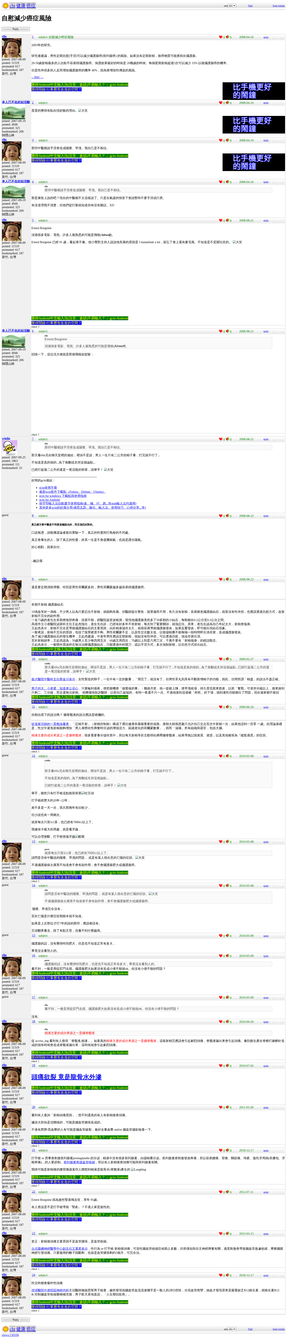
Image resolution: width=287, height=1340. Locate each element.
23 (33, 1233)
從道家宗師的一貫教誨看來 (50, 724)
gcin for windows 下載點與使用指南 (63, 495)
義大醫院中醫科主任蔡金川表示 (53, 679)
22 (33, 1191)
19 (33, 1065)
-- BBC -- (37, 77)
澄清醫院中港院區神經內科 (50, 1290)
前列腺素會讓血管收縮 (79, 1162)
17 (33, 997)
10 (33, 658)
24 (33, 1274)
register (281, 5)
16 (33, 955)
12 (33, 755)
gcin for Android (49, 499)
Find (250, 5)
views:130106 (10, 1335)
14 (33, 885)
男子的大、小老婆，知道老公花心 (54, 688)
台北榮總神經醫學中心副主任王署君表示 (59, 1248)
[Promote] (221, 37)
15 (33, 935)
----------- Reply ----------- (15, 29)
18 (33, 1021)
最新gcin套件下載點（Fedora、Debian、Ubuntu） (72, 491)
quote (265, 37)
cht (12, 5)
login (275, 5)
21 (33, 1150)
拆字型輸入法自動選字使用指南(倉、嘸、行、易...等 (75, 503)
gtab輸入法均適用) (123, 503)
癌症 (31, 5)
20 (33, 1107)
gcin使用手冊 (48, 487)
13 (33, 841)
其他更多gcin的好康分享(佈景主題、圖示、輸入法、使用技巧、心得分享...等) (92, 507)
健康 (21, 5)
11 (33, 706)
